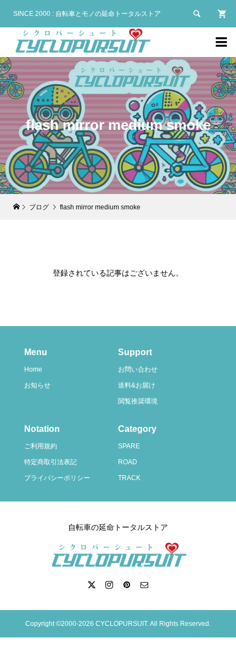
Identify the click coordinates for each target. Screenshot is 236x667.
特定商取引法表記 (50, 462)
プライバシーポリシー (57, 478)
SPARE (129, 446)
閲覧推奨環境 (138, 401)
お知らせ (37, 385)
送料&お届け (136, 385)
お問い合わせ (138, 369)
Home (33, 369)
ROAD (127, 462)
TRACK (129, 478)
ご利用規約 (40, 446)
